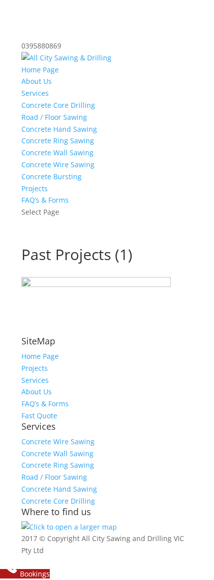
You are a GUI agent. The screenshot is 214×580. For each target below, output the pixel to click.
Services (35, 93)
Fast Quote (39, 415)
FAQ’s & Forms (45, 200)
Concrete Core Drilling (58, 105)
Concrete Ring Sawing (57, 140)
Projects (34, 188)
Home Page (40, 69)
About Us (36, 81)
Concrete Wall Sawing (57, 152)
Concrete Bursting (51, 176)
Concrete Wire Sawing (58, 164)
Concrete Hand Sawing (59, 129)
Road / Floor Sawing (54, 117)
